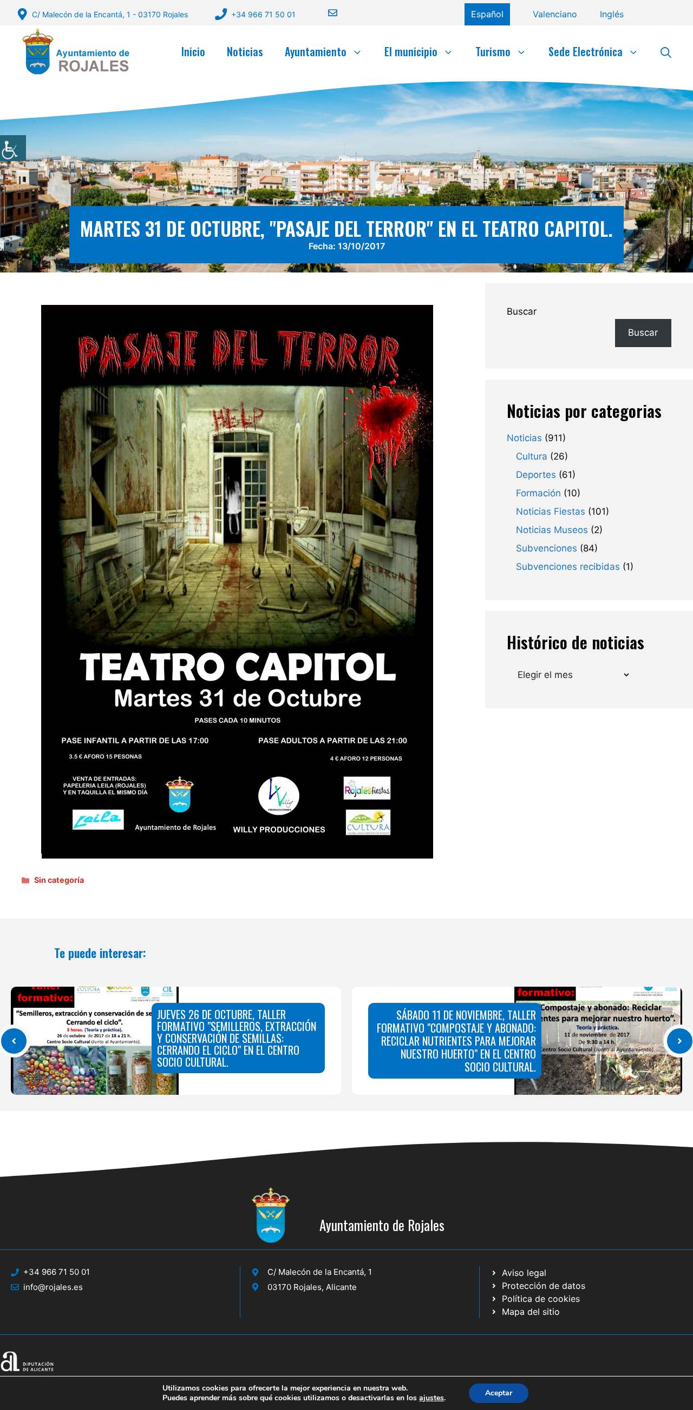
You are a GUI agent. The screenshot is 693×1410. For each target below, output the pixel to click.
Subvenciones (546, 548)
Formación (538, 493)
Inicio (193, 51)
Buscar (522, 311)
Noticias (245, 51)
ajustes (431, 1398)
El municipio (410, 51)
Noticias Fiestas (550, 511)
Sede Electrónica (585, 51)
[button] (666, 51)
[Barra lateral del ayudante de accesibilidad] (13, 148)
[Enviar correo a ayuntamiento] (326, 13)
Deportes (536, 474)
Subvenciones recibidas (568, 566)
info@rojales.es (53, 1287)
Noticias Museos (552, 529)
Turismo (493, 51)
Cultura (531, 456)
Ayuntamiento (315, 51)
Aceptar (498, 1393)
